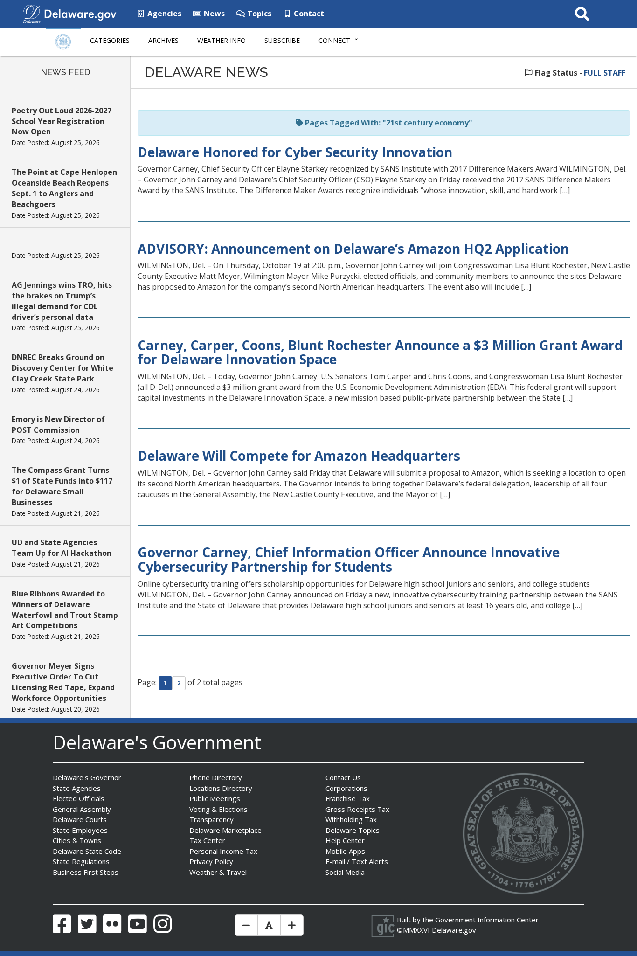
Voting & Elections (218, 809)
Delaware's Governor (87, 777)
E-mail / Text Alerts (356, 861)
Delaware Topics (352, 830)
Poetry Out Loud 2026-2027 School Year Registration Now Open (61, 121)
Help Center (345, 840)
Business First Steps (85, 872)
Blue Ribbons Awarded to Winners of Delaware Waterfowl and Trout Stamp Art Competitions (65, 610)
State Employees (80, 830)
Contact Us (343, 777)
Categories (110, 40)
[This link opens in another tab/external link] (31, 13)
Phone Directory (215, 777)
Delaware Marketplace (225, 830)
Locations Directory (220, 788)
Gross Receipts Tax (357, 809)
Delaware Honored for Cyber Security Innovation (295, 152)
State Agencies (77, 788)
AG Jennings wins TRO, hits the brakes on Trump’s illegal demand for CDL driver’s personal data (62, 301)
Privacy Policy (211, 861)
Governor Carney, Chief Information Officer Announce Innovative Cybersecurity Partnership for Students (349, 559)
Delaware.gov (454, 930)
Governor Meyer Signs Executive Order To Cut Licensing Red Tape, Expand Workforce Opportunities (63, 682)
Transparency (211, 819)
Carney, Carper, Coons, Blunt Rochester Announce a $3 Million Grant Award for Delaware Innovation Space (380, 352)
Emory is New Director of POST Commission (58, 424)
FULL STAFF (604, 73)
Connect (334, 40)
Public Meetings (214, 798)
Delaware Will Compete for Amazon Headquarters (299, 455)
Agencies (163, 13)
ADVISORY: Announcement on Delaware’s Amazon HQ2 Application (353, 248)
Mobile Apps (345, 851)
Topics (258, 13)
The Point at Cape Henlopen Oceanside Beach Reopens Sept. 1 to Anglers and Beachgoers (64, 188)
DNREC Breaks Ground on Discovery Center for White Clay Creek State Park (62, 368)
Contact (308, 13)
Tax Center (207, 840)
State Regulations (81, 861)
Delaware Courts (80, 819)
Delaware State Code (87, 851)
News (213, 13)
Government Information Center (487, 919)
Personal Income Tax (223, 851)
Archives (163, 40)
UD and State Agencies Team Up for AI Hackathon (61, 547)
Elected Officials (78, 798)
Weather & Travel (218, 872)
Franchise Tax (347, 798)
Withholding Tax (351, 819)
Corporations (346, 788)
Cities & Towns (77, 840)
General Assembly (82, 809)
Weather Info (221, 40)
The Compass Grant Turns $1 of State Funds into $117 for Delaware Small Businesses (62, 486)
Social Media (345, 872)
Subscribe (282, 40)
